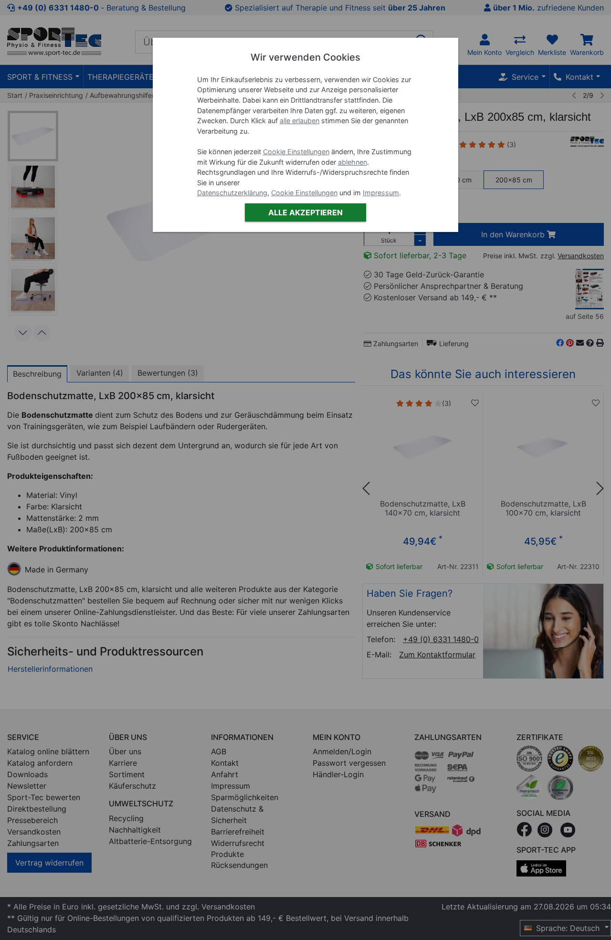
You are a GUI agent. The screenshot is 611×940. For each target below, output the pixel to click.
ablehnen (352, 162)
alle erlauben (299, 120)
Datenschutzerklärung (232, 193)
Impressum (381, 193)
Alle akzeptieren (305, 212)
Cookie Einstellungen (296, 152)
